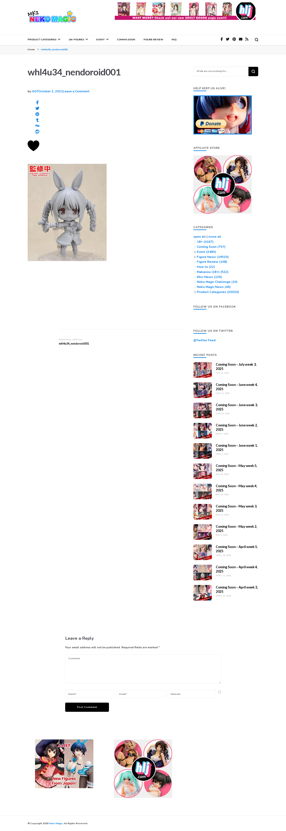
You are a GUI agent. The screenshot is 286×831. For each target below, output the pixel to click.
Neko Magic (55, 823)
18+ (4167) (205, 242)
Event (100, 39)
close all (214, 237)
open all (199, 237)
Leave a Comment (76, 91)
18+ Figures (76, 39)
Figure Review (153, 39)
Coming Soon (126, 39)
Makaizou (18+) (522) (213, 272)
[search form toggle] (256, 39)
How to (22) (206, 267)
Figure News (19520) (213, 257)
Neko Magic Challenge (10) (217, 282)
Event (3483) (206, 252)
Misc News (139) (209, 277)
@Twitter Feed (204, 340)
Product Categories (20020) (218, 292)
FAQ (174, 39)
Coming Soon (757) (211, 247)
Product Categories (42, 39)
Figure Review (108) (212, 262)
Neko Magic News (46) (214, 287)
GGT (35, 91)
